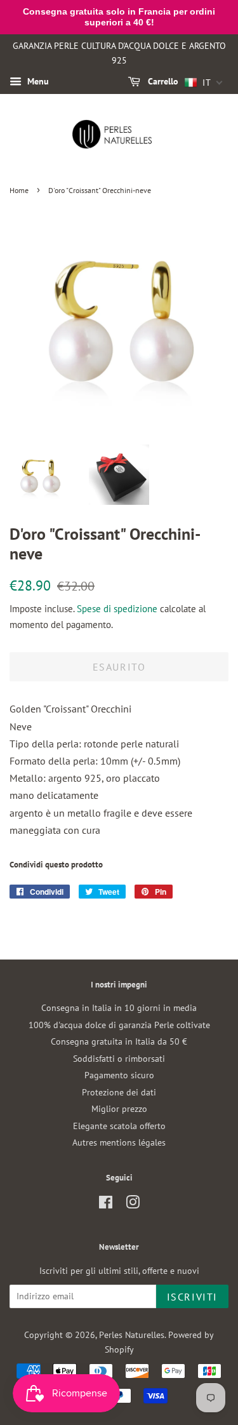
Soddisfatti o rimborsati (119, 1058)
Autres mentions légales (119, 1142)
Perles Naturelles (131, 1335)
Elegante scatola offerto (119, 1126)
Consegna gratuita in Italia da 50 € (119, 1041)
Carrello (161, 81)
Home (19, 190)
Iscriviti (192, 1296)
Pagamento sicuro (119, 1075)
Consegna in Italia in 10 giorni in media (119, 1008)
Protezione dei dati (119, 1092)
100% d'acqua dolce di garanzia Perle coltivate (119, 1025)
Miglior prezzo (119, 1108)
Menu (37, 81)
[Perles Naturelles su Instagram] (133, 1204)
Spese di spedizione (117, 609)
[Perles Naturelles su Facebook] (105, 1204)
